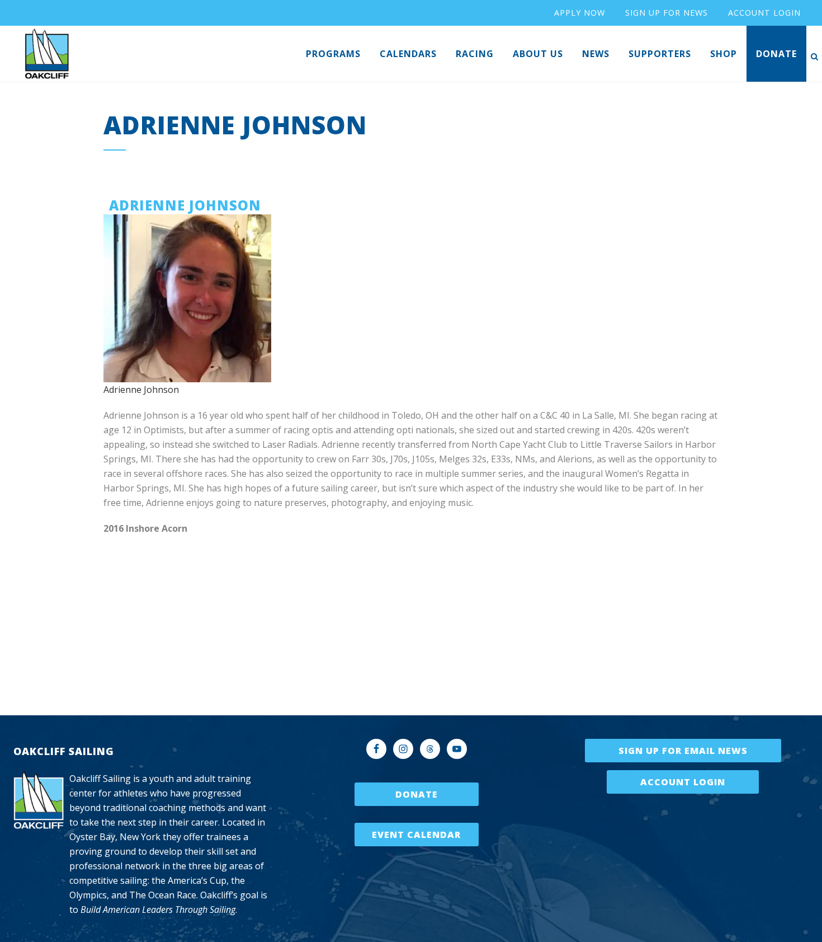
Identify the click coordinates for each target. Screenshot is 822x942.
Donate (416, 794)
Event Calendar (416, 834)
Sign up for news (666, 12)
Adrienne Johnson (141, 389)
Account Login (682, 782)
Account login (764, 12)
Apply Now (579, 12)
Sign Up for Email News (683, 750)
